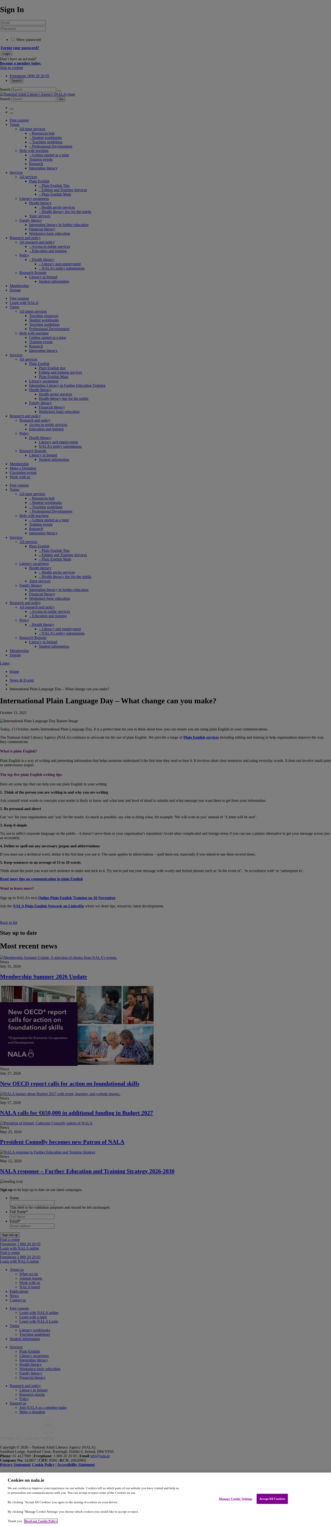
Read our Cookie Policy (41, 1521)
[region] (165, 1499)
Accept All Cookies (272, 1499)
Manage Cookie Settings (235, 1499)
